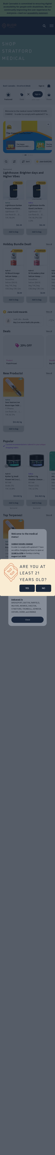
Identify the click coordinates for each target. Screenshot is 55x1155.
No (43, 588)
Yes (27, 588)
